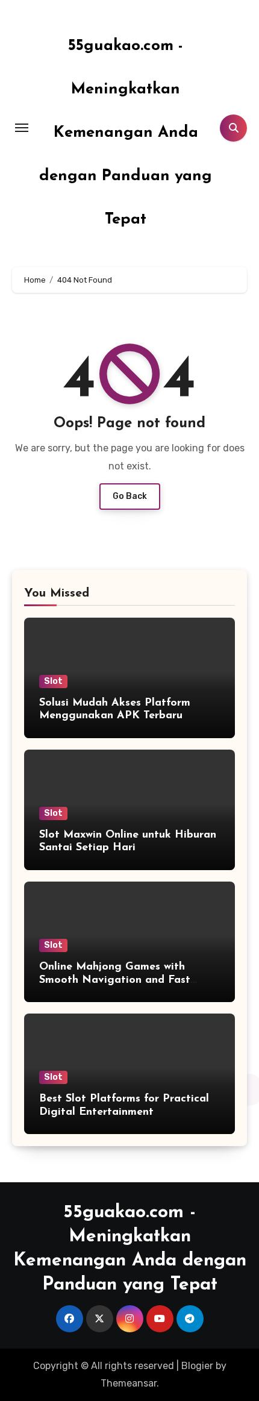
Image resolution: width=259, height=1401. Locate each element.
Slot (53, 681)
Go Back (130, 496)
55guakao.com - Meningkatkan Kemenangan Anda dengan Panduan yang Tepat (125, 133)
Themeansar (129, 1383)
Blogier (197, 1365)
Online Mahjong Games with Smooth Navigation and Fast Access (114, 980)
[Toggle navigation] (21, 128)
